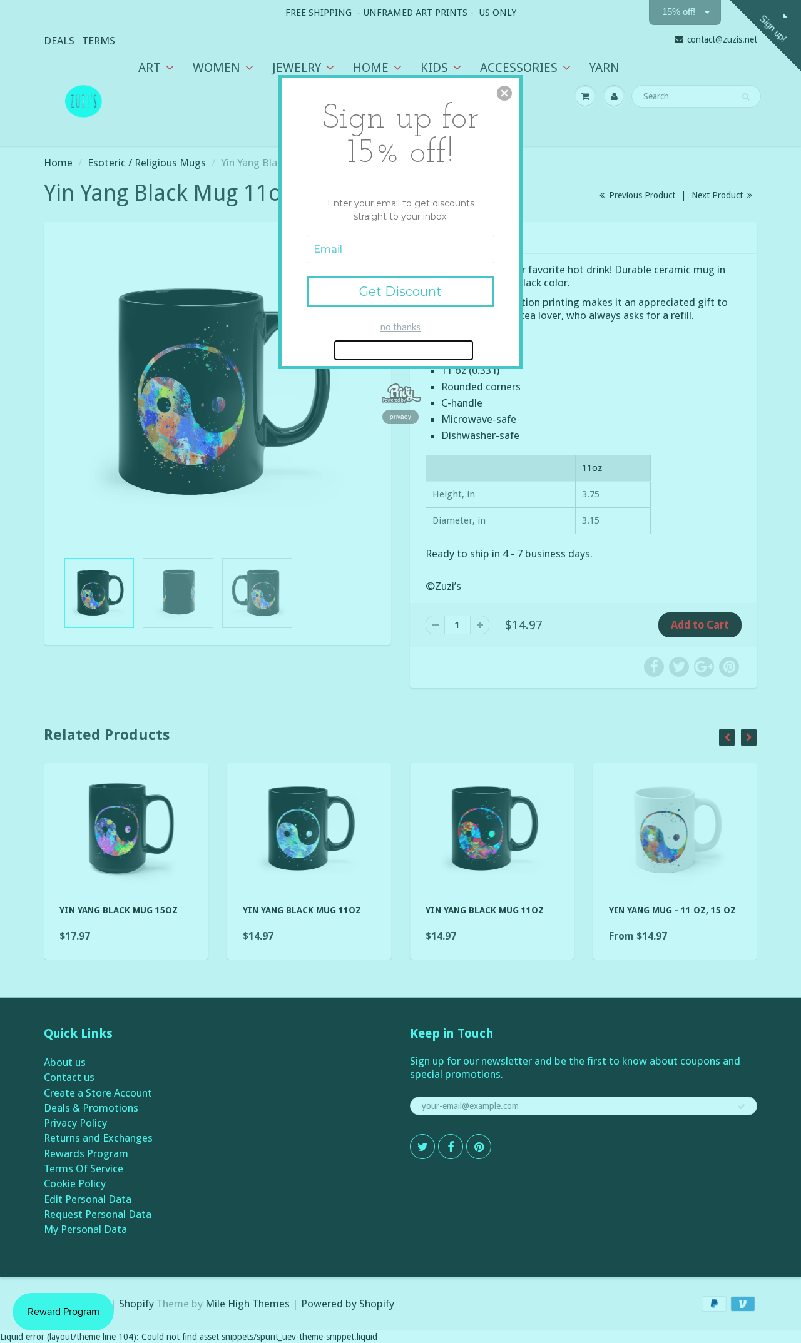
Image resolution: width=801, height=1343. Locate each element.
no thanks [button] (400, 326)
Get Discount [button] (400, 291)
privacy (400, 416)
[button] (504, 93)
